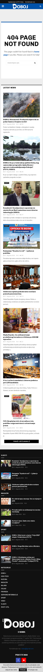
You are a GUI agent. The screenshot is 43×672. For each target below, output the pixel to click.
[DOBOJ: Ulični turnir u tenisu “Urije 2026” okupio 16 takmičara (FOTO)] (6, 537)
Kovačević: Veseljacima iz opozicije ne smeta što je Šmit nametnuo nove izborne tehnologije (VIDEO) (20, 210)
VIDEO (3, 601)
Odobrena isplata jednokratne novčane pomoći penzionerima (19, 293)
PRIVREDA (4, 592)
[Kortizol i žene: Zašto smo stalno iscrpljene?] (6, 523)
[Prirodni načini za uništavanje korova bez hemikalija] (6, 512)
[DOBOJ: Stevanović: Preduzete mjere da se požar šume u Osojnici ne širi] (21, 105)
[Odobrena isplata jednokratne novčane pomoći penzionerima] (21, 277)
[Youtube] (24, 660)
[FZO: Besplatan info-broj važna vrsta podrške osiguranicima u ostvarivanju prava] (21, 406)
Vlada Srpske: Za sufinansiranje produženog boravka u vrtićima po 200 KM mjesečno (20, 337)
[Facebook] (18, 660)
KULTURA (4, 579)
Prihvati (22, 670)
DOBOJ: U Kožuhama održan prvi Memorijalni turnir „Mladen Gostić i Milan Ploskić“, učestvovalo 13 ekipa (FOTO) (26, 559)
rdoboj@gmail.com (27, 649)
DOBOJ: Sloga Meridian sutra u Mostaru (26, 546)
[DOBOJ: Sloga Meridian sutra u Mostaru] (6, 548)
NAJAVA (4, 585)
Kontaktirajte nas (30, 2)
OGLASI (3, 588)
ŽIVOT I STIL (5, 607)
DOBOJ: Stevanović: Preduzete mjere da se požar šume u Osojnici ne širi (21, 121)
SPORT (3, 598)
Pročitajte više (33, 670)
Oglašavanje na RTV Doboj (15, 2)
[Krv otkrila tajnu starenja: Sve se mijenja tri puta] (6, 501)
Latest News (9, 88)
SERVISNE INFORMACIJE (9, 595)
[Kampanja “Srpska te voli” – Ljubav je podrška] (21, 236)
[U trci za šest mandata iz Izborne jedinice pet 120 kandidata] (21, 366)
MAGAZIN (4, 582)
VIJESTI (7, 183)
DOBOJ (6, 94)
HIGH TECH (5, 576)
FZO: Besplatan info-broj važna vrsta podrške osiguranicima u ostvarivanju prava (19, 423)
